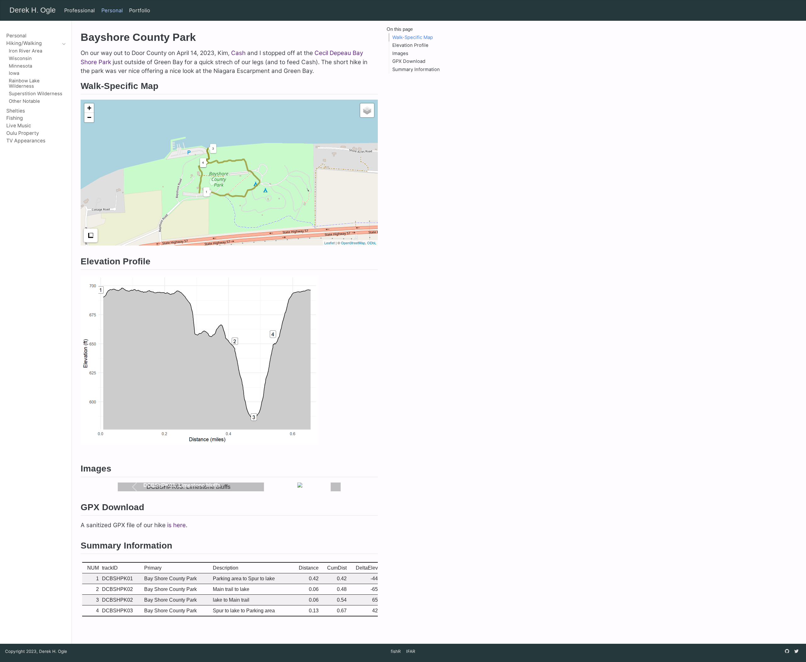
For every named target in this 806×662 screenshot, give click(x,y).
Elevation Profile (410, 45)
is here (176, 525)
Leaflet (329, 242)
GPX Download (408, 61)
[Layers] (367, 110)
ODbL (371, 242)
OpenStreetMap (353, 242)
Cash (238, 53)
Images (400, 53)
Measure (91, 235)
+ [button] (89, 108)
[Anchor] (164, 85)
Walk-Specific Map (412, 37)
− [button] (89, 117)
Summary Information (416, 69)
